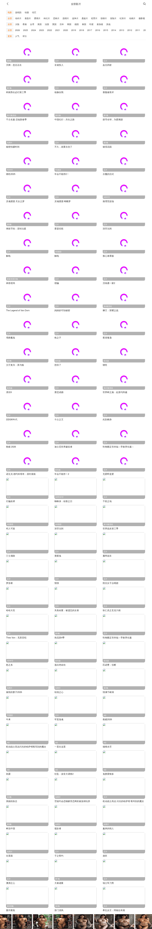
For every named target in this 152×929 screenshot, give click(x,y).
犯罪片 (94, 18)
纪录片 (123, 18)
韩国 (69, 24)
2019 (73, 30)
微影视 (142, 18)
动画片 (132, 18)
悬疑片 (85, 18)
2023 (41, 30)
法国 (47, 24)
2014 (113, 30)
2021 (57, 30)
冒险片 (113, 18)
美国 (39, 24)
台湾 (32, 24)
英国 (54, 24)
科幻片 (47, 18)
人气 (17, 36)
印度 (91, 24)
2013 (121, 30)
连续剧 (18, 12)
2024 (33, 30)
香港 (25, 24)
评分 (25, 36)
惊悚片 (104, 18)
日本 (62, 24)
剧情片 (66, 18)
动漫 (27, 12)
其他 (108, 24)
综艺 (34, 12)
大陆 (17, 24)
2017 (89, 30)
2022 (49, 30)
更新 (10, 36)
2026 (17, 30)
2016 (97, 30)
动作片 (18, 18)
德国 (77, 24)
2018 (81, 30)
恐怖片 (56, 18)
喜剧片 (28, 18)
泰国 (84, 24)
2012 (129, 30)
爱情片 (37, 18)
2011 (137, 30)
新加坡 (100, 24)
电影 (10, 12)
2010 (145, 30)
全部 (10, 18)
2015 (105, 30)
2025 (25, 30)
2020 (65, 30)
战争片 (75, 18)
